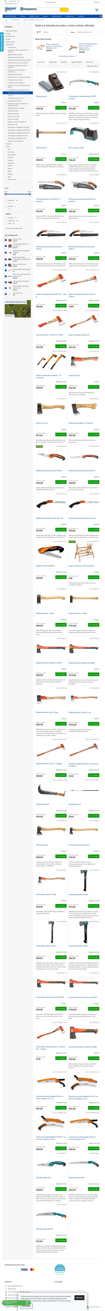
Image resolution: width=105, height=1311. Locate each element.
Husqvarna (12, 221)
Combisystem (11, 47)
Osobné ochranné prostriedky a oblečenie (17, 66)
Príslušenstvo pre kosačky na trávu (18, 90)
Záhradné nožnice (12, 111)
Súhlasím (78, 1298)
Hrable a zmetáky (12, 119)
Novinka (11, 206)
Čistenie (7, 34)
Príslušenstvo (9, 45)
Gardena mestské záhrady (15, 57)
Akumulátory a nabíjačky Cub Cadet (18, 127)
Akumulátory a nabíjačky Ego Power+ (18, 133)
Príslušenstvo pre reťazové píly (16, 63)
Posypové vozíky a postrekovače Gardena (17, 51)
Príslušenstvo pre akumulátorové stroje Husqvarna (17, 104)
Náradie (7, 39)
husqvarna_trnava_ (13, 1298)
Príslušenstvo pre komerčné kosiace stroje (18, 86)
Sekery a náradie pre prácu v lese (17, 93)
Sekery (10, 95)
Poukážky (8, 144)
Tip (9, 209)
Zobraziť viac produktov (66, 56)
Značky (7, 147)
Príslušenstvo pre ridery (14, 80)
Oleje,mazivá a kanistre (14, 74)
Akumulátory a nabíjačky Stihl (16, 138)
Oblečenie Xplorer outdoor (15, 108)
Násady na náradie (12, 114)
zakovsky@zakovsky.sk (14, 1286)
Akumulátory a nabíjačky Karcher (17, 136)
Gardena (11, 218)
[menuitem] (9, 16)
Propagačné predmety (14, 101)
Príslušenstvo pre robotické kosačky (18, 77)
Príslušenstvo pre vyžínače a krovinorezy (16, 71)
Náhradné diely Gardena (14, 55)
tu (68, 1301)
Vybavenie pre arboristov (15, 141)
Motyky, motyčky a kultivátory (16, 122)
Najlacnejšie (52, 62)
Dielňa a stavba (9, 42)
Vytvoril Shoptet (95, 1307)
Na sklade (12, 200)
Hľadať (63, 9)
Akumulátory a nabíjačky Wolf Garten (18, 130)
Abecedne (89, 62)
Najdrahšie (63, 62)
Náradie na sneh (12, 125)
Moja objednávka (49, 2)
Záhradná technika (10, 31)
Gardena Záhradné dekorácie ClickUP (18, 60)
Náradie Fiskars (9, 36)
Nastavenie (26, 1306)
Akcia (10, 203)
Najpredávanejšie (76, 62)
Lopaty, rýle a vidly (13, 116)
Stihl (10, 224)
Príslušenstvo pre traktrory (15, 83)
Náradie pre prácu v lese (15, 98)
